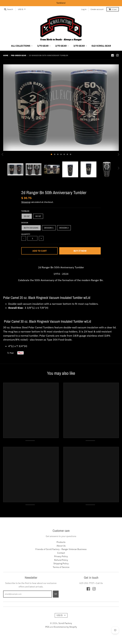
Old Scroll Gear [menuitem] (101, 45)
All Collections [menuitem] (20, 45)
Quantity (25, 234)
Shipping (25, 202)
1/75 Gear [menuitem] (42, 45)
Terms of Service (61, 567)
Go (55, 594)
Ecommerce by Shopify (65, 626)
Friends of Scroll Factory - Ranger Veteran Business (61, 549)
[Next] (118, 154)
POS (47, 626)
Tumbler (25, 211)
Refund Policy (61, 560)
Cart (114, 9)
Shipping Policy (61, 563)
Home (5, 55)
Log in (83, 9)
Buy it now (80, 250)
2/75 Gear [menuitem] (61, 45)
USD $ (20, 9)
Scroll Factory (65, 623)
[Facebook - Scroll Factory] (112, 55)
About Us (61, 545)
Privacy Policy (61, 556)
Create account (97, 9)
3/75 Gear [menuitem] (79, 45)
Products (61, 542)
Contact (61, 552)
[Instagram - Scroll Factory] (117, 55)
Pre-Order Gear (18, 55)
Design (24, 223)
